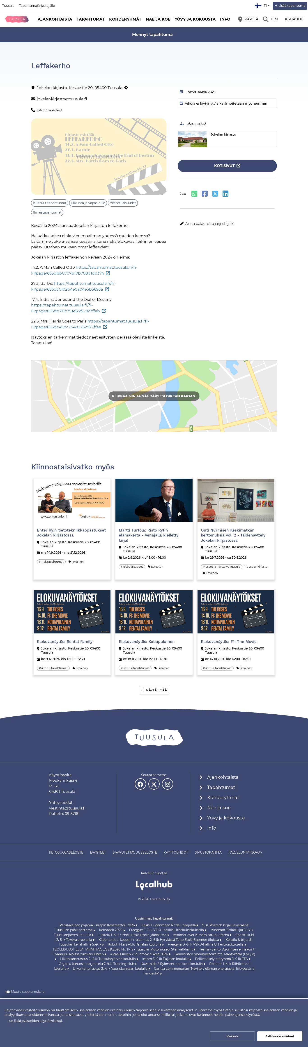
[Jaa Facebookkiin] (205, 193)
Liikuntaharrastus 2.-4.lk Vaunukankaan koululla (110, 969)
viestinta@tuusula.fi (67, 808)
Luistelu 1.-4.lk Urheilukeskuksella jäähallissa (132, 935)
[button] (227, 223)
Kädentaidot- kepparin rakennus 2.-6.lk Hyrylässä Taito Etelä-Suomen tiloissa (159, 940)
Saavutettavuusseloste (135, 852)
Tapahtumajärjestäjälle (37, 6)
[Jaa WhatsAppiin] (194, 193)
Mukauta (233, 1036)
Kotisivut (224, 166)
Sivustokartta (208, 852)
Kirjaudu (294, 19)
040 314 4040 (49, 110)
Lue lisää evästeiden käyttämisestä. (35, 1021)
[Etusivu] (16, 19)
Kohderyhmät (125, 19)
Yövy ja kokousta (195, 19)
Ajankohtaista (55, 19)
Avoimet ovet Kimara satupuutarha (201, 935)
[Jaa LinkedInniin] (225, 193)
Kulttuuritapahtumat (49, 203)
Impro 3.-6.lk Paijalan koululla (165, 959)
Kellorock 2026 (111, 930)
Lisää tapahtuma (291, 6)
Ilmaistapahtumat (47, 212)
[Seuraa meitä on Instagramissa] (167, 784)
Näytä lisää (156, 690)
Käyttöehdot (176, 852)
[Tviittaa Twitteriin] (215, 193)
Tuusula (8, 6)
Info (225, 19)
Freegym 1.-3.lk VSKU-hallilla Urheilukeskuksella (167, 930)
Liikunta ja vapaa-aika (88, 203)
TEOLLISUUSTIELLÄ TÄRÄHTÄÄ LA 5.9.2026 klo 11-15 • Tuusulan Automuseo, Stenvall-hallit (123, 949)
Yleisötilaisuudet (123, 203)
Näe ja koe (158, 19)
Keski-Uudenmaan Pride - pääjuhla (169, 925)
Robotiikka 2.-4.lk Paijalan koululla (135, 944)
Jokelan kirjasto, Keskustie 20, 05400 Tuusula (79, 87)
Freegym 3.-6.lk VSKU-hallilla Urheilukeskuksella (206, 944)
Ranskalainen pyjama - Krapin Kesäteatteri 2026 (98, 925)
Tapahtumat (91, 19)
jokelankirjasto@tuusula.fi (62, 99)
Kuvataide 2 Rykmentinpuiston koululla (172, 964)
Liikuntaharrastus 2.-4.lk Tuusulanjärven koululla (98, 959)
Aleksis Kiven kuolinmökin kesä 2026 (139, 954)
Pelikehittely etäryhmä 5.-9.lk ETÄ (222, 959)
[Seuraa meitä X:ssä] (154, 784)
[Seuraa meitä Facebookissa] (140, 784)
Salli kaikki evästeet (280, 1036)
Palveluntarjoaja (245, 852)
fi (266, 4)
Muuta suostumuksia (27, 992)
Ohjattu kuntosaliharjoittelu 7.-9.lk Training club (97, 964)
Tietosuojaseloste (65, 852)
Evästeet (98, 852)
